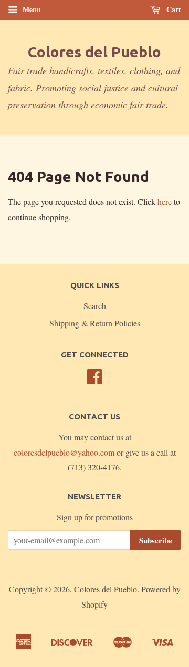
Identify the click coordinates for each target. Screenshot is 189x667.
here (165, 201)
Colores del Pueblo (94, 52)
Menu (30, 9)
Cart (172, 9)
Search (94, 305)
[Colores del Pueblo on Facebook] (94, 379)
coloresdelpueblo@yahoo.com (64, 452)
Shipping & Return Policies (94, 323)
